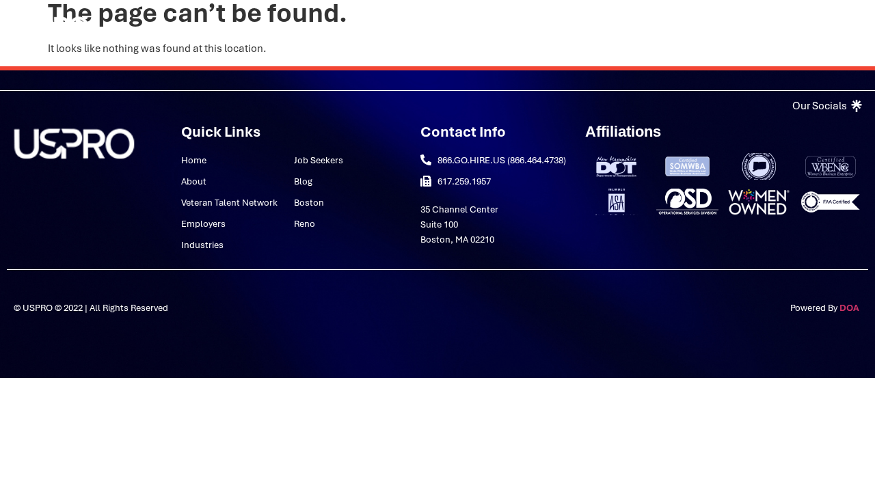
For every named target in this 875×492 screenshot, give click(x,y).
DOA (850, 308)
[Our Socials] (826, 106)
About (163, 29)
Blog (599, 29)
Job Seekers (539, 29)
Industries (448, 29)
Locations (371, 61)
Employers (377, 29)
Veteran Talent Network (273, 29)
